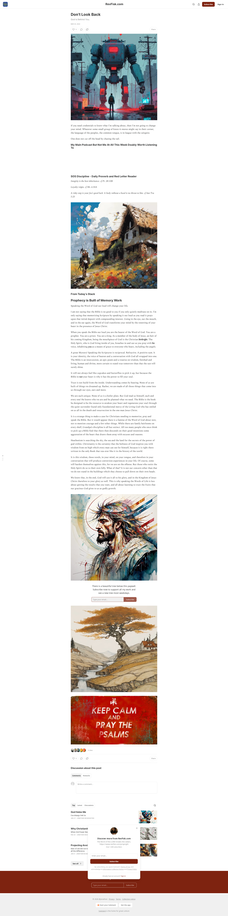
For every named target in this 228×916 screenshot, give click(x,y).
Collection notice (128, 899)
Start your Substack (108, 905)
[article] (114, 817)
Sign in (221, 4)
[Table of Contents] (2, 458)
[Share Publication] (198, 4)
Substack (102, 911)
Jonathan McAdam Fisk (85, 818)
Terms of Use (125, 867)
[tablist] (81, 775)
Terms (118, 899)
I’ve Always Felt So (78, 815)
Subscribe (208, 4)
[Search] (193, 4)
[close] (137, 828)
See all (75, 863)
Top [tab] (73, 805)
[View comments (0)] (81, 29)
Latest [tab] (79, 805)
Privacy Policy (132, 869)
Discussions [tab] (89, 805)
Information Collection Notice (113, 869)
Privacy (111, 899)
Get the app (126, 905)
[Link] (67, 146)
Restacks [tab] (86, 776)
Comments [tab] (76, 776)
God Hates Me (78, 812)
